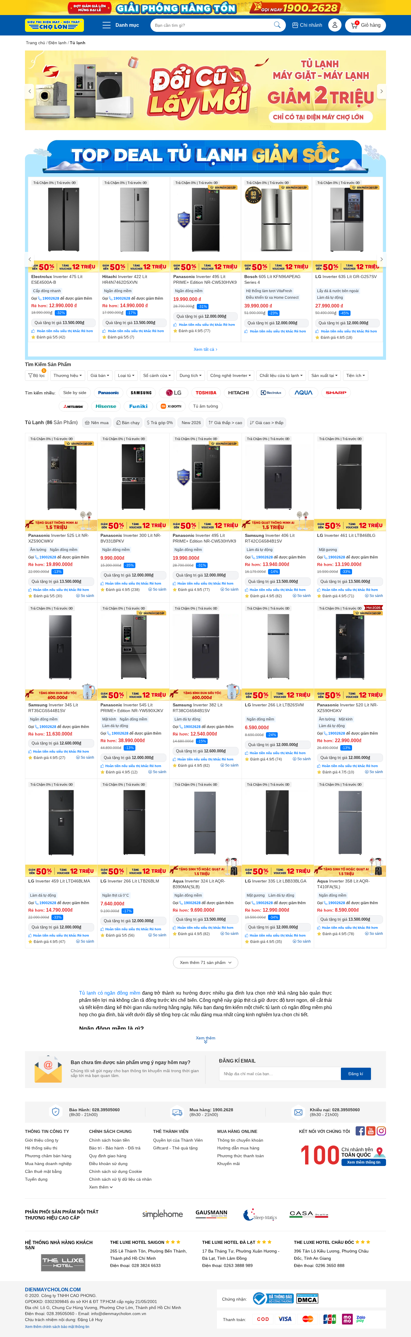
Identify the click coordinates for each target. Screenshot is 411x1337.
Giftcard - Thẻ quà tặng (175, 1148)
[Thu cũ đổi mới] (205, 90)
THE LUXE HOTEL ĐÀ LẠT (229, 1242)
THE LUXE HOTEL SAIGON (137, 1242)
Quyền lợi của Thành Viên (178, 1140)
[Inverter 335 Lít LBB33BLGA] (278, 828)
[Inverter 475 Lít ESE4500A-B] (63, 224)
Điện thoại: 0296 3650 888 (319, 1265)
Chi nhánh (310, 25)
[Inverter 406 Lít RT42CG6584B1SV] (278, 482)
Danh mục (127, 25)
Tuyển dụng (36, 1179)
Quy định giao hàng (107, 1155)
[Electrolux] (271, 392)
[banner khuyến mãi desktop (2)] (205, 7)
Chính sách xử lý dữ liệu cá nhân (120, 1179)
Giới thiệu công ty (41, 1140)
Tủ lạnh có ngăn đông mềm (109, 993)
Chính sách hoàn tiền (109, 1140)
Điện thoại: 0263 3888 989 (227, 1265)
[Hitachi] (238, 392)
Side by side (74, 392)
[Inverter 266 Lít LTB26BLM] (133, 828)
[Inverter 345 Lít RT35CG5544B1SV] (61, 652)
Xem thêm (99, 1187)
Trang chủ (35, 42)
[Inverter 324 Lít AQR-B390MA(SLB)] (206, 828)
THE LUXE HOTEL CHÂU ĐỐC (324, 1242)
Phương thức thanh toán (240, 1155)
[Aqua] (303, 392)
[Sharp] (336, 392)
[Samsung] (141, 392)
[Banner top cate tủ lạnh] (205, 155)
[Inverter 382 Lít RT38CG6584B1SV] (206, 652)
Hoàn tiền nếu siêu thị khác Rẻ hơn (65, 331)
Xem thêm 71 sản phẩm (203, 962)
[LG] (173, 392)
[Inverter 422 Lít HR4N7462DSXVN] (134, 224)
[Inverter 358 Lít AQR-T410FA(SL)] (350, 828)
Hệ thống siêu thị (41, 1148)
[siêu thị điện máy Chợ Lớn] (54, 26)
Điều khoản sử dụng (108, 1163)
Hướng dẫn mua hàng (238, 1148)
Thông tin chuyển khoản (240, 1140)
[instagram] (381, 1131)
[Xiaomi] (171, 406)
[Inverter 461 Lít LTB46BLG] (350, 482)
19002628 (50, 298)
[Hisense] (106, 406)
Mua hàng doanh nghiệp (48, 1163)
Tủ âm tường (205, 406)
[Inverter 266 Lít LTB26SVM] (278, 652)
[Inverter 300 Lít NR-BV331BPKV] (133, 482)
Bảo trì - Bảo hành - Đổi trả (115, 1148)
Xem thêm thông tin (363, 1162)
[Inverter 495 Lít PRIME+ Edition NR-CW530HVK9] (205, 224)
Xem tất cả (204, 349)
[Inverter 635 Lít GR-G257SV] (347, 224)
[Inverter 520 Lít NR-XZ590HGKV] (350, 652)
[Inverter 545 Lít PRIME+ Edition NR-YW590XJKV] (133, 652)
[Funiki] (138, 406)
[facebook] (360, 1131)
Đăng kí (355, 1073)
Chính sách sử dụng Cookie (115, 1171)
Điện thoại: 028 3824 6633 (135, 1265)
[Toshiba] (206, 392)
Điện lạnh (57, 42)
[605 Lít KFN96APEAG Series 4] (276, 224)
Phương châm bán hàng (48, 1155)
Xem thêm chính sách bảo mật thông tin (57, 1327)
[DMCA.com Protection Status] (307, 1302)
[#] (273, 1305)
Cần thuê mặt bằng (43, 1171)
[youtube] (370, 1131)
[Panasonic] (108, 392)
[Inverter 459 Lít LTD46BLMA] (61, 828)
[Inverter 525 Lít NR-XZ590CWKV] (61, 482)
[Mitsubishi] (73, 406)
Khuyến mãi (228, 1163)
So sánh (87, 596)
